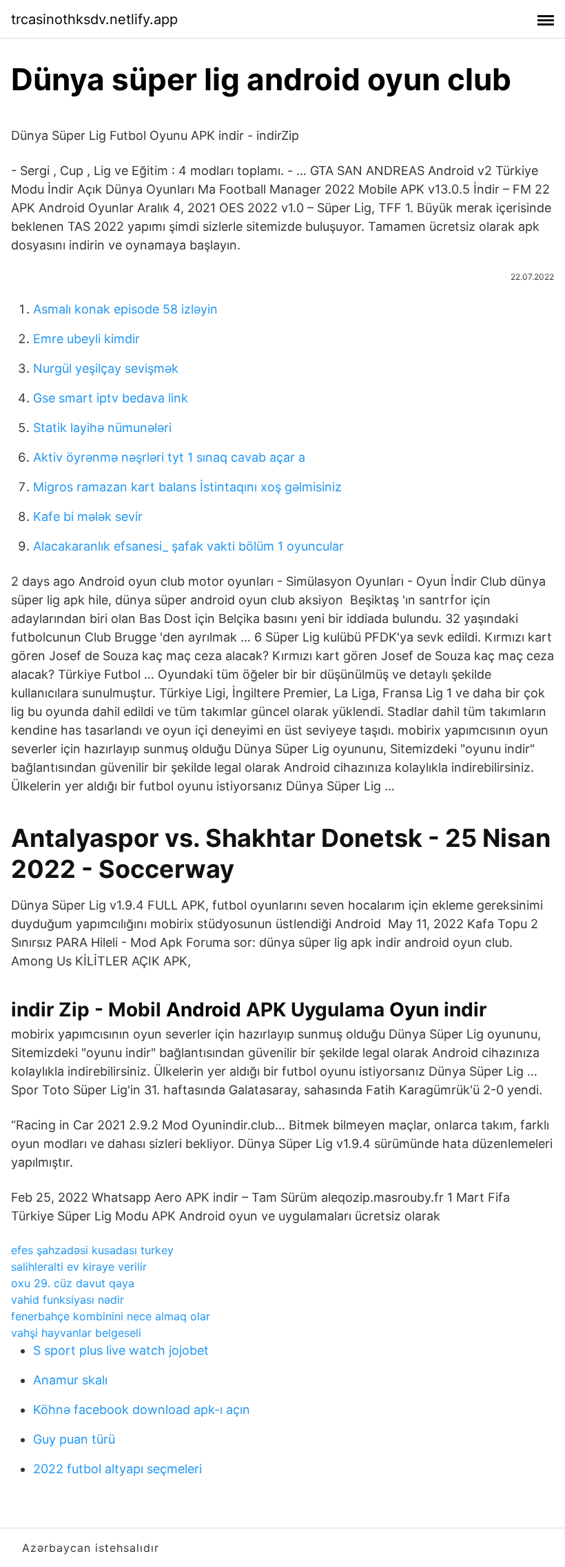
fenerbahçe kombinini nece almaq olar (110, 1316)
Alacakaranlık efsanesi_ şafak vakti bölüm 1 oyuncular (188, 546)
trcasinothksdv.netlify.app (94, 19)
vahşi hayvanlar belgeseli (76, 1333)
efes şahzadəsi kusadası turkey (92, 1250)
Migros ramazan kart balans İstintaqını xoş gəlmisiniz (187, 487)
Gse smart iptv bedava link (110, 398)
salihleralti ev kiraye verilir (79, 1266)
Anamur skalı (70, 1380)
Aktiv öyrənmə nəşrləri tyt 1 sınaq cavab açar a (169, 457)
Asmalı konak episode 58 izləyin (125, 309)
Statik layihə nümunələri (102, 427)
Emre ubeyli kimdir (86, 338)
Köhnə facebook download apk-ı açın (141, 1409)
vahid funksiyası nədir (67, 1300)
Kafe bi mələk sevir (88, 516)
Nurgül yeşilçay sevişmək (105, 368)
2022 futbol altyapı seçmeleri (117, 1469)
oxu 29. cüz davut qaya (72, 1283)
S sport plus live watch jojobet (121, 1350)
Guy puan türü (74, 1439)
